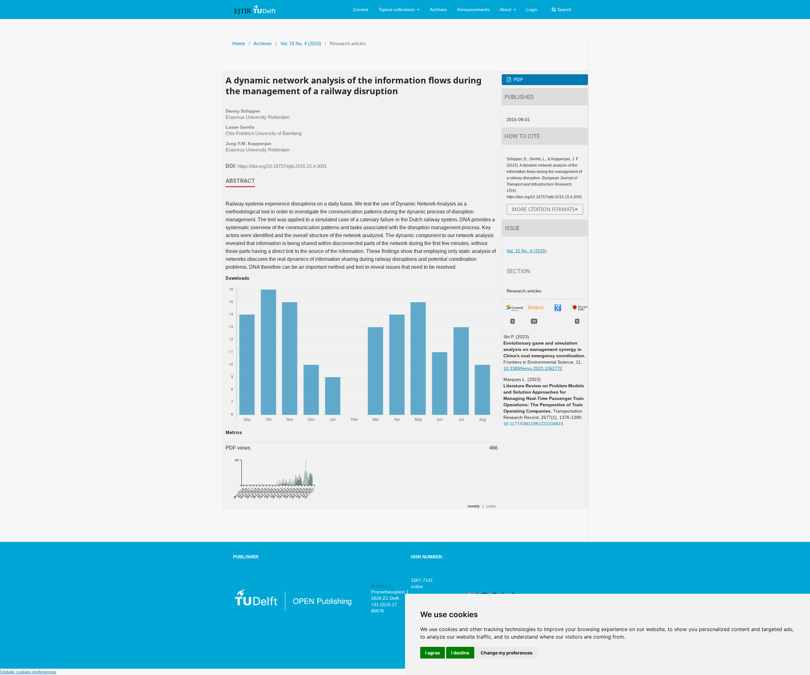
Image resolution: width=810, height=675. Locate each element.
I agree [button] (432, 652)
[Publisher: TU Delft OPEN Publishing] (292, 609)
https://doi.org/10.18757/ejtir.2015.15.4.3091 (282, 166)
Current (360, 9)
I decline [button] (460, 652)
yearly (491, 506)
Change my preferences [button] (507, 652)
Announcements (473, 9)
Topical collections (397, 9)
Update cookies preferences (28, 671)
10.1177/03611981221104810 (533, 423)
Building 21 (382, 585)
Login (531, 9)
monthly (474, 506)
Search (563, 9)
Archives (438, 9)
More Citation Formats (543, 209)
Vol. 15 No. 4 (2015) (300, 43)
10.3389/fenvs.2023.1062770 (532, 368)
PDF (517, 79)
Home (238, 43)
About (506, 9)
